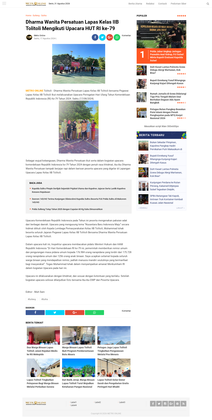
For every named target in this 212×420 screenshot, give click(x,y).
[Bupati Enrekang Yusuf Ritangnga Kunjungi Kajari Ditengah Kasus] (142, 83)
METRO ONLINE (114, 413)
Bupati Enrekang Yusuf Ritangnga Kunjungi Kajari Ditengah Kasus (168, 82)
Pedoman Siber (178, 3)
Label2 (98, 402)
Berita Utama (135, 3)
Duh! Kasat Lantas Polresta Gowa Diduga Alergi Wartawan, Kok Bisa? (167, 70)
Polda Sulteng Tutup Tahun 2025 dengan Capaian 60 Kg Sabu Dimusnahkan (67, 209)
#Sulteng (32, 299)
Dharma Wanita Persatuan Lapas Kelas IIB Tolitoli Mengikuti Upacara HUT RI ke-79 (72, 25)
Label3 (122, 402)
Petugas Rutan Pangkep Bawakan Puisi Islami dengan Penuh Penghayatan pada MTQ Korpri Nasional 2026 (168, 114)
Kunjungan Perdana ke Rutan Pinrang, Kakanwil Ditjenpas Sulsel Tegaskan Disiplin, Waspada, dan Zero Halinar (165, 186)
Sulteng (36, 15)
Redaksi (150, 3)
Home (28, 15)
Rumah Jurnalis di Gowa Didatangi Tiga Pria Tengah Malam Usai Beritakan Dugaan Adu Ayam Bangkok (168, 98)
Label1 (74, 402)
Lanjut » (180, 208)
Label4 (74, 405)
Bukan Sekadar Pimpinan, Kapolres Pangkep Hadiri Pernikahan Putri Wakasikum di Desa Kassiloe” (166, 146)
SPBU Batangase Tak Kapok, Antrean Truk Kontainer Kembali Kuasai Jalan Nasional (166, 199)
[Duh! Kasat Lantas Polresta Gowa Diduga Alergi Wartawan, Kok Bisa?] (142, 70)
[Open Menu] (4, 3)
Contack (162, 3)
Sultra (44, 15)
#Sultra (44, 299)
